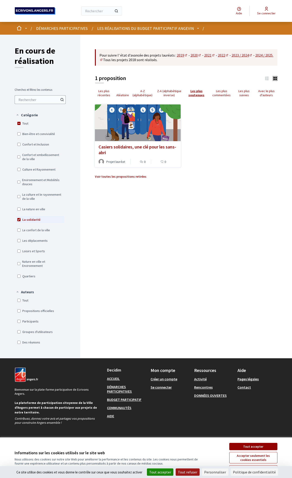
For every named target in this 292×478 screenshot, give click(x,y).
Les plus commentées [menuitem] (221, 93)
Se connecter (161, 387)
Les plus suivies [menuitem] (244, 93)
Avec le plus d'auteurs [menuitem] (266, 93)
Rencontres (203, 387)
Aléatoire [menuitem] (122, 95)
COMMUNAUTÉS (119, 407)
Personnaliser (215, 472)
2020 (195, 55)
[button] (27, 115)
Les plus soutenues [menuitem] (196, 93)
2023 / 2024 (242, 55)
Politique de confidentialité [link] (254, 472)
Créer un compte (164, 379)
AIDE (110, 416)
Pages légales (248, 379)
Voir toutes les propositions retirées (120, 176)
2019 (182, 55)
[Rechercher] (116, 11)
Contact (244, 387)
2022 (223, 55)
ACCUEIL (113, 378)
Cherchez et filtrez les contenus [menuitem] (33, 90)
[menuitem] (40, 99)
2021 (209, 55)
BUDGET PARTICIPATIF (124, 399)
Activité (200, 379)
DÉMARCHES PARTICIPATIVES (62, 28)
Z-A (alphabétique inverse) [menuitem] (169, 93)
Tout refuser (187, 472)
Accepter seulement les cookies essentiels (253, 458)
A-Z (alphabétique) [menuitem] (142, 93)
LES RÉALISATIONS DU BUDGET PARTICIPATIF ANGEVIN (145, 28)
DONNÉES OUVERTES (210, 395)
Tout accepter (253, 446)
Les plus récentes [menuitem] (104, 93)
